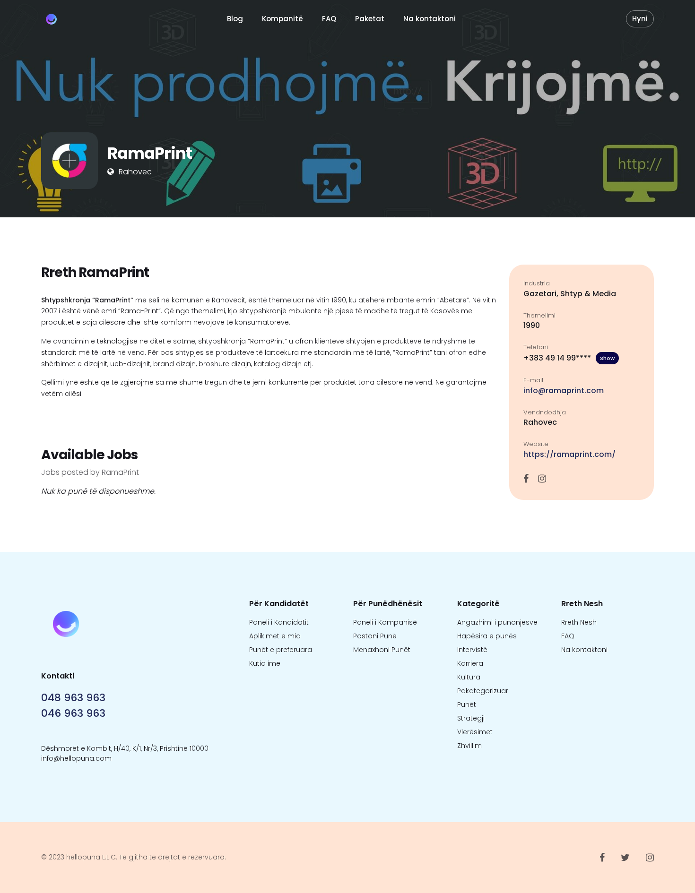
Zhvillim (469, 745)
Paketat (369, 19)
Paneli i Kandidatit (279, 622)
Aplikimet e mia (275, 636)
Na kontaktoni (429, 19)
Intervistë (472, 649)
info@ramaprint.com (563, 390)
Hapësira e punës (487, 636)
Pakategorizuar (482, 691)
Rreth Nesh (579, 622)
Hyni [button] (640, 19)
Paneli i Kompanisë (385, 622)
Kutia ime (264, 663)
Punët (466, 704)
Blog (235, 19)
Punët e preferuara (280, 649)
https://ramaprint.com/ (569, 454)
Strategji (471, 718)
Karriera (470, 663)
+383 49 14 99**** (569, 357)
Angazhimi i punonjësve (497, 622)
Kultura (468, 677)
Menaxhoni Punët (381, 649)
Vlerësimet (475, 732)
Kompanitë (282, 19)
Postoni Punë (375, 636)
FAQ (329, 19)
